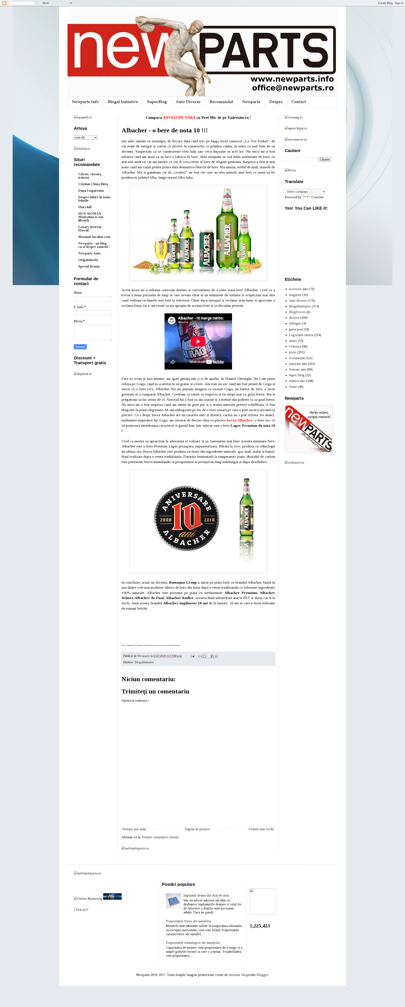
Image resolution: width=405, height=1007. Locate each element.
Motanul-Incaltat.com (94, 237)
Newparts (251, 102)
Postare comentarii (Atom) (160, 837)
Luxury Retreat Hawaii (89, 228)
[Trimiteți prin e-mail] (200, 656)
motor (293, 340)
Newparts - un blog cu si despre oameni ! (94, 245)
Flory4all (84, 207)
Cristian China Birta (93, 184)
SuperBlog (157, 102)
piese (293, 352)
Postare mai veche (261, 829)
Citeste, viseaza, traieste (90, 175)
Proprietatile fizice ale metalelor (188, 921)
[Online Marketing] (88, 898)
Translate (317, 197)
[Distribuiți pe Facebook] (212, 656)
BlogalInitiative (144, 662)
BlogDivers (297, 312)
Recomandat (221, 102)
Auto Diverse (188, 102)
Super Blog (297, 375)
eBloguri (295, 323)
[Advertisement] (198, 810)
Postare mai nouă (134, 829)
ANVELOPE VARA (179, 118)
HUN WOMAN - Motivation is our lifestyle (91, 217)
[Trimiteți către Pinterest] (216, 656)
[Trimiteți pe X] (208, 656)
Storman (234, 975)
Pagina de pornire (197, 829)
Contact (299, 102)
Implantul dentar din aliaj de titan (206, 895)
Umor (293, 387)
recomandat (297, 358)
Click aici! (81, 909)
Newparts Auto (89, 253)
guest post (296, 329)
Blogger (262, 975)
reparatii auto (298, 364)
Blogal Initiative (123, 102)
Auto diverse (298, 300)
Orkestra (295, 346)
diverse (294, 317)
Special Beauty (89, 266)
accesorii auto (298, 289)
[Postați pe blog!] (204, 656)
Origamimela (88, 260)
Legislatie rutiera (301, 335)
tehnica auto (297, 381)
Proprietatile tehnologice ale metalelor (193, 942)
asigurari (295, 295)
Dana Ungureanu (91, 190)
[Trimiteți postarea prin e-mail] (192, 656)
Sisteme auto (297, 369)
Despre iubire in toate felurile (94, 198)
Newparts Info (85, 102)
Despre (276, 102)
